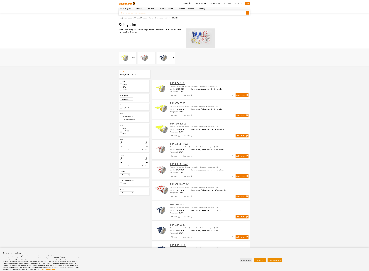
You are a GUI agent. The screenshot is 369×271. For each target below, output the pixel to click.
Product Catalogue (128, 18)
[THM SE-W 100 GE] (161, 129)
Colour (122, 125)
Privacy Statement (45, 269)
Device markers (159, 18)
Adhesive (122, 114)
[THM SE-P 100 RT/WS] (161, 189)
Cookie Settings (246, 260)
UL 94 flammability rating (127, 180)
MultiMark (167, 18)
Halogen (122, 171)
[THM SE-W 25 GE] (161, 88)
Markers (151, 18)
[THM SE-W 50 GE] (161, 108)
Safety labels (211, 86)
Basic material (124, 105)
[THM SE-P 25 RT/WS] (161, 149)
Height (122, 155)
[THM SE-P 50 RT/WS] (161, 169)
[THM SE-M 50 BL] (161, 230)
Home (120, 18)
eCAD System (124, 95)
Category (122, 81)
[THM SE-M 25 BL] (161, 210)
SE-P (217, 147)
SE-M (217, 207)
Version (122, 189)
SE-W (217, 86)
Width (121, 139)
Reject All (259, 260)
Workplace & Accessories (140, 18)
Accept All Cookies (275, 260)
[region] (184, 259)
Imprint (54, 269)
